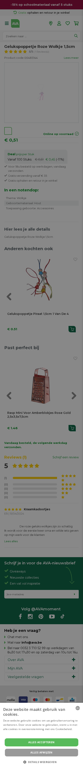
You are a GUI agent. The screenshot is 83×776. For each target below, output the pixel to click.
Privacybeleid (38, 768)
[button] (41, 761)
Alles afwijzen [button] (41, 752)
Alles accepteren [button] (41, 742)
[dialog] (41, 739)
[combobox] (78, 708)
